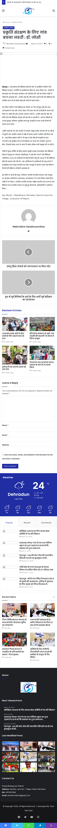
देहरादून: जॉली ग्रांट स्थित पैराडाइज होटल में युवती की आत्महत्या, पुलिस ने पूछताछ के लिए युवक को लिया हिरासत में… (36, 581)
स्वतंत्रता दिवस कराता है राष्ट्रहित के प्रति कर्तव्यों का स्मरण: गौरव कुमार (13, 652)
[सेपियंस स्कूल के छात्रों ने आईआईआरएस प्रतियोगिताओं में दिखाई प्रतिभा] (10, 767)
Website (5, 445)
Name (5, 425)
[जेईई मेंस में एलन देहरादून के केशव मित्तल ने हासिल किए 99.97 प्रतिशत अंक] (10, 570)
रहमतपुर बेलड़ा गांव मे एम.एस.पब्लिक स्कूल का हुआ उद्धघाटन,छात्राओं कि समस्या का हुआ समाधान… (35, 545)
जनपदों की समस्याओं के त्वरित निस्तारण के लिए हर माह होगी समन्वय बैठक (29, 2)
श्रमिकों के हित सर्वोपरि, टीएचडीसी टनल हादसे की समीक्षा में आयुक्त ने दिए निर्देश (41, 653)
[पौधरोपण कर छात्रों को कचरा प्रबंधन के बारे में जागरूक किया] (42, 353)
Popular (9, 522)
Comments (46, 522)
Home (7, 22)
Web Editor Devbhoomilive (16, 44)
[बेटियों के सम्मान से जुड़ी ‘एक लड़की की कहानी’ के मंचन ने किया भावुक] (42, 324)
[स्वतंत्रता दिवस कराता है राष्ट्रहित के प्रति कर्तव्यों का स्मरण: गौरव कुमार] (14, 640)
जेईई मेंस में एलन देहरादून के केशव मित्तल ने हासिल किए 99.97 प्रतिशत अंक (36, 568)
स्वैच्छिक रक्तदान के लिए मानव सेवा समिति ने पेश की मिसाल (34, 532)
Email (5, 435)
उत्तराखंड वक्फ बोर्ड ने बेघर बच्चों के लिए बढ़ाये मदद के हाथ (13, 336)
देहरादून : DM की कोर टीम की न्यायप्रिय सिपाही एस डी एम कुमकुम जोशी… (36, 556)
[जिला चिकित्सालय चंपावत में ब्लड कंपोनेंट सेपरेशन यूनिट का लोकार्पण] (14, 610)
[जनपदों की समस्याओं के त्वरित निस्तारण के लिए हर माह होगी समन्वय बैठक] (42, 610)
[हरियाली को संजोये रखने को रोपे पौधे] (14, 355)
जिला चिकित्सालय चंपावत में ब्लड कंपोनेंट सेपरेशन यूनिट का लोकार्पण (14, 622)
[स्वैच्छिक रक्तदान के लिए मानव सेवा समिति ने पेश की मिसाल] (10, 535)
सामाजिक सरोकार (17, 22)
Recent (27, 522)
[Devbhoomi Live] (28, 10)
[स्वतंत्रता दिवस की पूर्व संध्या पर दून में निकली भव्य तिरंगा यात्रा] (46, 767)
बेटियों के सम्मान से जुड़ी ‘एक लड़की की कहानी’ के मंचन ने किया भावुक (42, 336)
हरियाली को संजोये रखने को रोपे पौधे (14, 368)
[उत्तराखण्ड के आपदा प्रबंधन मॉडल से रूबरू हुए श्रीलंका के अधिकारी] (46, 756)
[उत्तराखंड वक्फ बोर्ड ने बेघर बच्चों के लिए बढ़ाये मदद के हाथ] (14, 324)
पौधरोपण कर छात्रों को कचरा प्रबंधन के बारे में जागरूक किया (42, 365)
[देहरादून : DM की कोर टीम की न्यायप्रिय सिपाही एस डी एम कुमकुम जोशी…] (10, 559)
